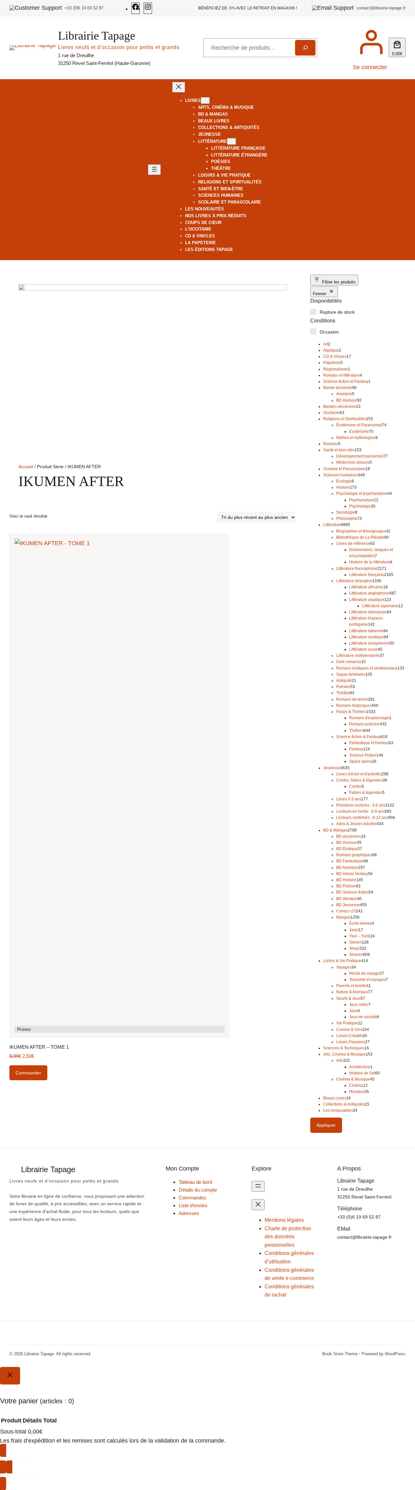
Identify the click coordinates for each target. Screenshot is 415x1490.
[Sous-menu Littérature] (231, 141)
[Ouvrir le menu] (154, 169)
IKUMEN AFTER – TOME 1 (39, 1047)
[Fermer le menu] (178, 87)
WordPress (395, 1353)
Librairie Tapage (96, 35)
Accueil (25, 466)
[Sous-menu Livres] (205, 100)
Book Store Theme (340, 1353)
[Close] (10, 1375)
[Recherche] (305, 48)
